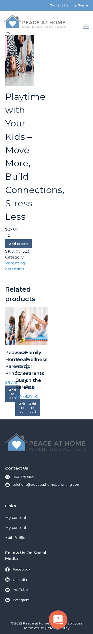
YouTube (20, 590)
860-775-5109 (23, 477)
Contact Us (59, 5)
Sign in (83, 5)
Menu (86, 26)
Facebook (21, 569)
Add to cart (18, 244)
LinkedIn (20, 580)
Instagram (21, 600)
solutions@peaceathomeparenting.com (46, 484)
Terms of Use (34, 628)
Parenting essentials (15, 266)
